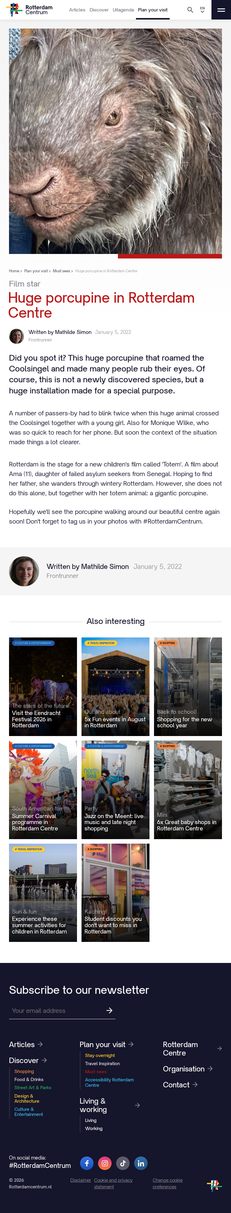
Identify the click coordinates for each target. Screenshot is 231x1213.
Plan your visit (153, 9)
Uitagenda (123, 9)
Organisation (184, 1069)
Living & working (93, 1105)
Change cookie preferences (168, 1183)
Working (94, 1128)
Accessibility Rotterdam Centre (109, 1082)
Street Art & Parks (32, 1087)
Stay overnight (100, 1055)
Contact (176, 1084)
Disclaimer (80, 1180)
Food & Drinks (29, 1079)
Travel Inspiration (102, 1063)
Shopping (24, 1071)
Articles (77, 9)
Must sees (96, 1071)
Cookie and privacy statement (113, 1183)
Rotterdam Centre (180, 1048)
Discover (99, 9)
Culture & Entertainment (28, 1112)
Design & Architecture (26, 1098)
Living (91, 1120)
